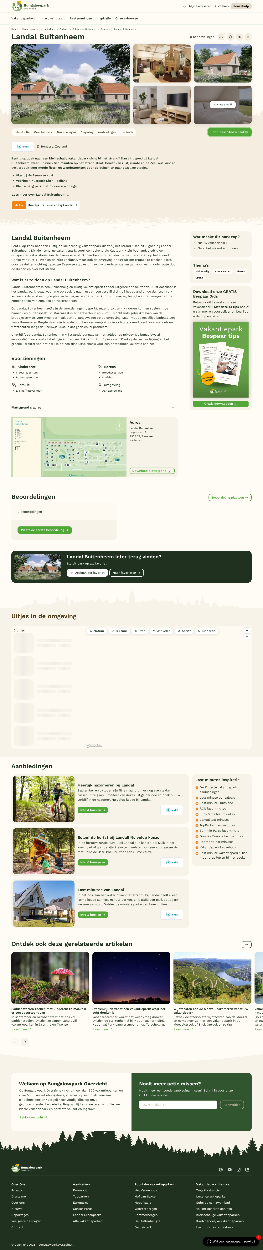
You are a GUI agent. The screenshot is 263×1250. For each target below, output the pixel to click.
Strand (199, 277)
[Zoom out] (247, 636)
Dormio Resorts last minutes (221, 836)
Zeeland (63, 29)
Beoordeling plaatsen (228, 497)
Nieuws (16, 1209)
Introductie (22, 132)
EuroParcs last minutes (217, 814)
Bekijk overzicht (31, 1117)
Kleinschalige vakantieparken (218, 1215)
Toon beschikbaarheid (227, 132)
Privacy (16, 1190)
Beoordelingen (66, 132)
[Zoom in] (247, 630)
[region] (168, 687)
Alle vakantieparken (88, 1221)
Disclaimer (19, 1196)
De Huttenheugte (147, 1221)
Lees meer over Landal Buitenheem (38, 194)
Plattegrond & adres (26, 407)
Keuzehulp (241, 6)
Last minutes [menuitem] (52, 18)
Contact (17, 1227)
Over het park (43, 132)
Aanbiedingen (107, 132)
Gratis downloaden (218, 403)
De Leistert (143, 1227)
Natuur (99, 631)
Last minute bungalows (217, 797)
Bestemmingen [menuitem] (81, 18)
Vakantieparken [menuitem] (23, 18)
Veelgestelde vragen (26, 1221)
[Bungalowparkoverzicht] (30, 6)
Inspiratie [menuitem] (104, 18)
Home (14, 29)
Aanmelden (232, 1105)
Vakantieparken (30, 29)
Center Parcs (82, 1209)
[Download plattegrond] (68, 447)
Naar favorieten (124, 573)
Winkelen (164, 631)
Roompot (80, 1190)
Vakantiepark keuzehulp (218, 847)
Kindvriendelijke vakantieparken (220, 1221)
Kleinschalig (202, 271)
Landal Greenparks (87, 1215)
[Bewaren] (248, 37)
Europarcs (80, 1202)
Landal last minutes (214, 819)
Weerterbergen (146, 1209)
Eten (141, 631)
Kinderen (208, 631)
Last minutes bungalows (214, 1227)
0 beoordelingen (207, 37)
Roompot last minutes (216, 842)
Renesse (105, 29)
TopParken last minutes (217, 825)
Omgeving (86, 132)
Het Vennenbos (146, 1190)
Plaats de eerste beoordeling (42, 530)
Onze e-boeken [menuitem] (126, 18)
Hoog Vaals (143, 1202)
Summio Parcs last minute (219, 830)
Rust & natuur (222, 271)
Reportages (19, 1215)
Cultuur (121, 631)
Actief (186, 631)
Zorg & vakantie (207, 1190)
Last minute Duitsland (216, 803)
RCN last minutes (213, 808)
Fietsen (241, 271)
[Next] (24, 1042)
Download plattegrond (149, 471)
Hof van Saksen (146, 1196)
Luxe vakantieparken (211, 1196)
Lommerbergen (146, 1215)
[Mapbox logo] (94, 745)
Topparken (81, 1196)
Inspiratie (127, 132)
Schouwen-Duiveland (84, 29)
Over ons (18, 1202)
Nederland (49, 29)
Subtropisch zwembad (213, 1202)
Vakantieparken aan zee (214, 1209)
